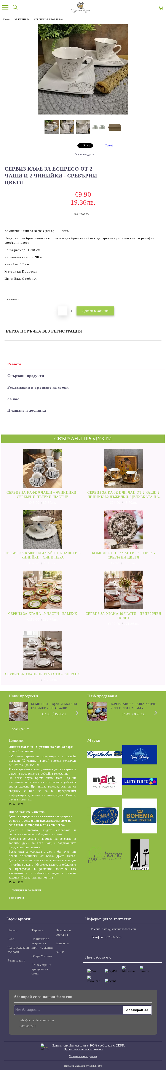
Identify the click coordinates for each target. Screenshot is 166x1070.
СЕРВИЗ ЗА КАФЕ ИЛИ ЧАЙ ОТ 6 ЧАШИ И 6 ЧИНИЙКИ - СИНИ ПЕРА (42, 555)
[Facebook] (90, 946)
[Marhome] (104, 855)
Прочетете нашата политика (83, 1049)
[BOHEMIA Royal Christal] (139, 817)
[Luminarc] (139, 782)
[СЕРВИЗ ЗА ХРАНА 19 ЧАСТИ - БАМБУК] (42, 590)
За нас (13, 399)
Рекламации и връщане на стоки (38, 387)
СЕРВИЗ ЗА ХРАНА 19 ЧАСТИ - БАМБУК (42, 613)
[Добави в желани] (155, 297)
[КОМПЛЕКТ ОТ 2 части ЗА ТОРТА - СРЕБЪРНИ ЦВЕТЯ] (123, 529)
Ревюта (14, 364)
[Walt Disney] (139, 755)
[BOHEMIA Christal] (104, 816)
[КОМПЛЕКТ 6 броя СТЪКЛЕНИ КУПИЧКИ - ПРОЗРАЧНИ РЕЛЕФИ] (18, 711)
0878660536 (113, 937)
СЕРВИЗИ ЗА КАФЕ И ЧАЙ (49, 19)
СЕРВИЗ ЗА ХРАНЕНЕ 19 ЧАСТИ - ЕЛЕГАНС (42, 674)
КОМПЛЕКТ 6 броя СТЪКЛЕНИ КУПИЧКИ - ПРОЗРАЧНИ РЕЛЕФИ (54, 706)
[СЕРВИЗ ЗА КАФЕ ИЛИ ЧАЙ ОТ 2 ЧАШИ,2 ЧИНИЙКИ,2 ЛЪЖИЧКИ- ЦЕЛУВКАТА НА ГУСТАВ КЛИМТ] (123, 468)
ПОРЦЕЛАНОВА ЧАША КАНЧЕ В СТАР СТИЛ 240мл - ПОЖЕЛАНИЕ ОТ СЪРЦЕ (133, 706)
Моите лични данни (83, 1056)
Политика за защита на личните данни (42, 943)
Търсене (37, 930)
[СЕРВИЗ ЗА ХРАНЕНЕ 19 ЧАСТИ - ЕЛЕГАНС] (42, 650)
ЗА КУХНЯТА (22, 19)
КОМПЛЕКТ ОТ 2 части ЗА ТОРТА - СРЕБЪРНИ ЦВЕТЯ (123, 555)
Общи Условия (42, 956)
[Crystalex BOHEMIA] (104, 755)
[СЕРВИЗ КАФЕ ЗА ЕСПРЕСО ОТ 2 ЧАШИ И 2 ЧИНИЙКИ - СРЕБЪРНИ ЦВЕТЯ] (83, 113)
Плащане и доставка (26, 410)
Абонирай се (20, 729)
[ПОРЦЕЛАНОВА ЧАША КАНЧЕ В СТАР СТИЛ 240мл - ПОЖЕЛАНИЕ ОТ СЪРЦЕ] (97, 711)
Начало (6, 19)
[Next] (76, 713)
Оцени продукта (84, 154)
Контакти (62, 943)
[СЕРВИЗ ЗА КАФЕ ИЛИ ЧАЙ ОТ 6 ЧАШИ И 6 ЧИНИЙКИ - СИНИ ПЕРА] (42, 529)
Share (86, 145)
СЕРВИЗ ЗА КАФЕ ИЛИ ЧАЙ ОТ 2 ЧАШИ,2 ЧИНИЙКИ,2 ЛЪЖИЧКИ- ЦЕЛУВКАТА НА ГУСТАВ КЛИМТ (123, 495)
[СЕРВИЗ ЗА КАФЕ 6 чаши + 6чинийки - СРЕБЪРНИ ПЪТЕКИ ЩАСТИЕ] (42, 468)
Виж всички (16, 897)
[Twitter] (100, 946)
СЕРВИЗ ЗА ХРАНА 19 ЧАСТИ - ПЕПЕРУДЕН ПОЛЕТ (123, 616)
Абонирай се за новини (26, 889)
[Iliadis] (139, 855)
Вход (11, 939)
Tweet (109, 145)
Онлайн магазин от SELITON (83, 1065)
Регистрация (16, 960)
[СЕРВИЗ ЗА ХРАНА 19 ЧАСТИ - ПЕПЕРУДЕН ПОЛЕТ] (123, 590)
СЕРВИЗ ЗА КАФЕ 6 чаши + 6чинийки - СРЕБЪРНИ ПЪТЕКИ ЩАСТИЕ (42, 495)
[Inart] (104, 782)
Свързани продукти (25, 375)
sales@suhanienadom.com (119, 929)
